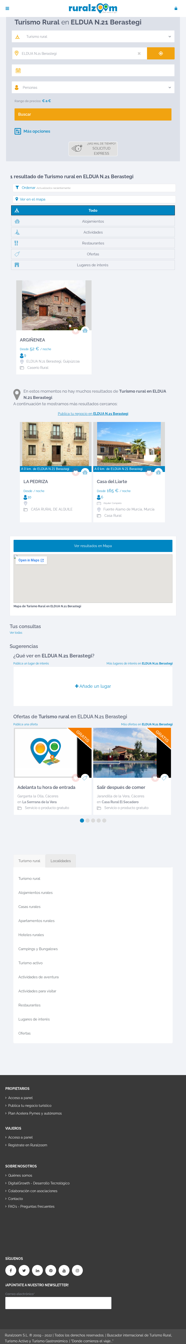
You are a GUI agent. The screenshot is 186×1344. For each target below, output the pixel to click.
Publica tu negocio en (93, 414)
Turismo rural (29, 878)
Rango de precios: (28, 101)
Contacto (15, 1199)
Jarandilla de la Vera (113, 796)
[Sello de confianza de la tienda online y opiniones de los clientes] (23, 1222)
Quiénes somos (20, 1175)
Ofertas (24, 1033)
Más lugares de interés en (140, 663)
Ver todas (16, 632)
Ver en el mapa (32, 199)
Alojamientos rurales (35, 893)
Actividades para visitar (37, 991)
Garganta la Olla (30, 796)
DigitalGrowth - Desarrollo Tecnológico (39, 1183)
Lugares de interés (34, 1019)
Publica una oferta (25, 724)
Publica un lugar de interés (31, 663)
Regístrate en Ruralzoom (27, 1145)
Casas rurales (29, 907)
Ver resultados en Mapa (93, 546)
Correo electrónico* (20, 1294)
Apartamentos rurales (36, 921)
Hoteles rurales (31, 935)
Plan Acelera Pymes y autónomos (35, 1113)
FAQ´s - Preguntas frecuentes (31, 1206)
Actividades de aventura (38, 977)
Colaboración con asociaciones (32, 1191)
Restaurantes (29, 1005)
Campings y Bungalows (38, 949)
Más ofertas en (147, 724)
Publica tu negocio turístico (29, 1106)
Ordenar (46, 188)
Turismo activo (30, 963)
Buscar (24, 114)
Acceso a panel (20, 1098)
